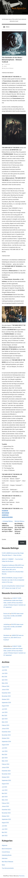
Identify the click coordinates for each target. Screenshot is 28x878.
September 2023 (6, 780)
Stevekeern (6, 635)
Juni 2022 (4, 829)
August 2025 (5, 706)
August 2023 (5, 783)
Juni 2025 (4, 712)
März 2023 (5, 800)
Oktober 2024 (5, 738)
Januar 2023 (5, 806)
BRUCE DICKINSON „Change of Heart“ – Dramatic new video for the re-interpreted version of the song (13, 580)
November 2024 (6, 735)
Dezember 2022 (6, 809)
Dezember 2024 (6, 731)
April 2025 (4, 719)
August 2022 (5, 822)
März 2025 (5, 722)
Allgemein (4, 845)
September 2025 (6, 702)
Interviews (4, 858)
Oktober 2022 (5, 816)
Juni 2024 (4, 751)
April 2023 (4, 796)
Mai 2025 (4, 715)
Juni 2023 (4, 790)
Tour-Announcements (8, 868)
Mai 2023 (4, 793)
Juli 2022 (4, 826)
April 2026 (4, 680)
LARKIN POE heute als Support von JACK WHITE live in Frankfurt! (13, 638)
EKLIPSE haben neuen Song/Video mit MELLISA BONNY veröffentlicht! (13, 616)
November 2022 (6, 813)
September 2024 (6, 741)
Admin (5, 66)
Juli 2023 (4, 787)
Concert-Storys (6, 852)
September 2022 (6, 819)
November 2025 (6, 696)
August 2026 (5, 667)
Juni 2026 (4, 673)
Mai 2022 (4, 832)
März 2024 (5, 761)
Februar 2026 (5, 686)
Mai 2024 (4, 754)
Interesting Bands (6, 855)
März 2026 (5, 683)
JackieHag (6, 624)
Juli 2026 (4, 670)
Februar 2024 (5, 764)
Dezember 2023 (6, 770)
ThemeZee (21, 876)
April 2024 (4, 758)
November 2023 (6, 774)
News (3, 865)
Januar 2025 (5, 728)
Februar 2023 (5, 803)
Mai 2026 (4, 676)
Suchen (4, 539)
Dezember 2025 (6, 693)
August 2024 (5, 744)
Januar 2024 (5, 767)
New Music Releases (8, 68)
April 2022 (4, 835)
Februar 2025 (5, 725)
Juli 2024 (4, 748)
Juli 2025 (4, 709)
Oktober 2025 (5, 699)
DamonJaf (6, 613)
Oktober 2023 (5, 777)
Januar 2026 (5, 689)
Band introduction (7, 848)
